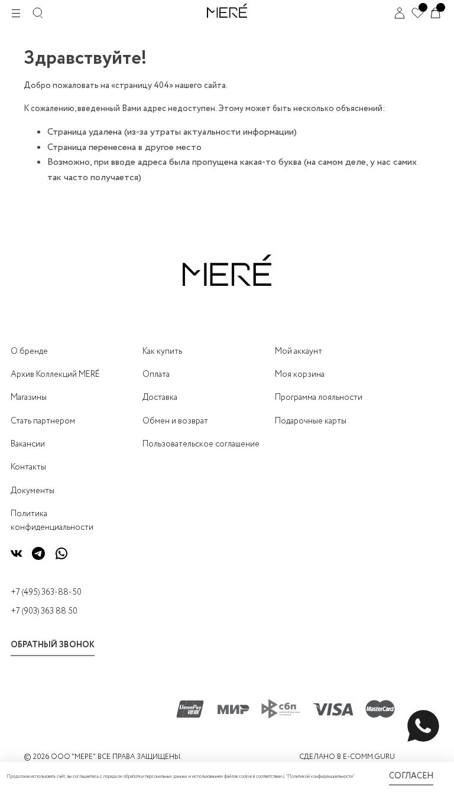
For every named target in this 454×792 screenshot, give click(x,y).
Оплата (156, 374)
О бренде (29, 351)
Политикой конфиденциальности (320, 776)
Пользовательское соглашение (201, 444)
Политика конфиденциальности (52, 520)
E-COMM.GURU (369, 757)
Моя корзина (300, 374)
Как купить (162, 351)
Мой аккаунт (298, 351)
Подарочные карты (310, 421)
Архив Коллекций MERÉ (55, 374)
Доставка (159, 397)
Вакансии (28, 444)
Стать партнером (43, 421)
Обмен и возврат (175, 421)
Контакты (28, 467)
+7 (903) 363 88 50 (44, 611)
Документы (32, 491)
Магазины (29, 397)
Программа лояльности (318, 397)
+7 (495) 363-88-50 (46, 592)
